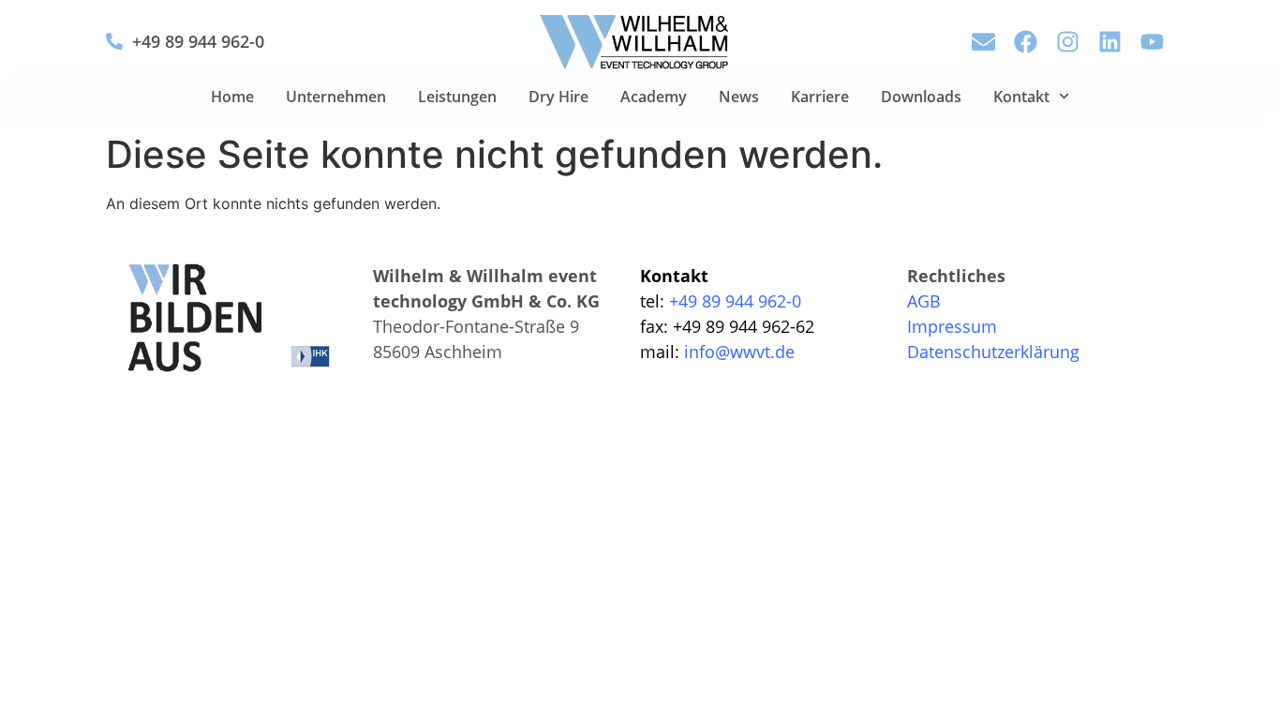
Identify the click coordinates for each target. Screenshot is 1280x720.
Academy (653, 96)
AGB (924, 301)
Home (232, 96)
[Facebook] (1025, 41)
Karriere (820, 96)
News (739, 96)
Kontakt (1021, 96)
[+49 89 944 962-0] (114, 41)
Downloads (921, 96)
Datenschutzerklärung (993, 351)
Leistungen (457, 96)
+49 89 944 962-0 (198, 41)
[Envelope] (983, 41)
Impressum (952, 326)
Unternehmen (336, 96)
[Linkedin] (1110, 41)
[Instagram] (1067, 41)
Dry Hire (558, 96)
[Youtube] (1152, 41)
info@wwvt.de (739, 351)
